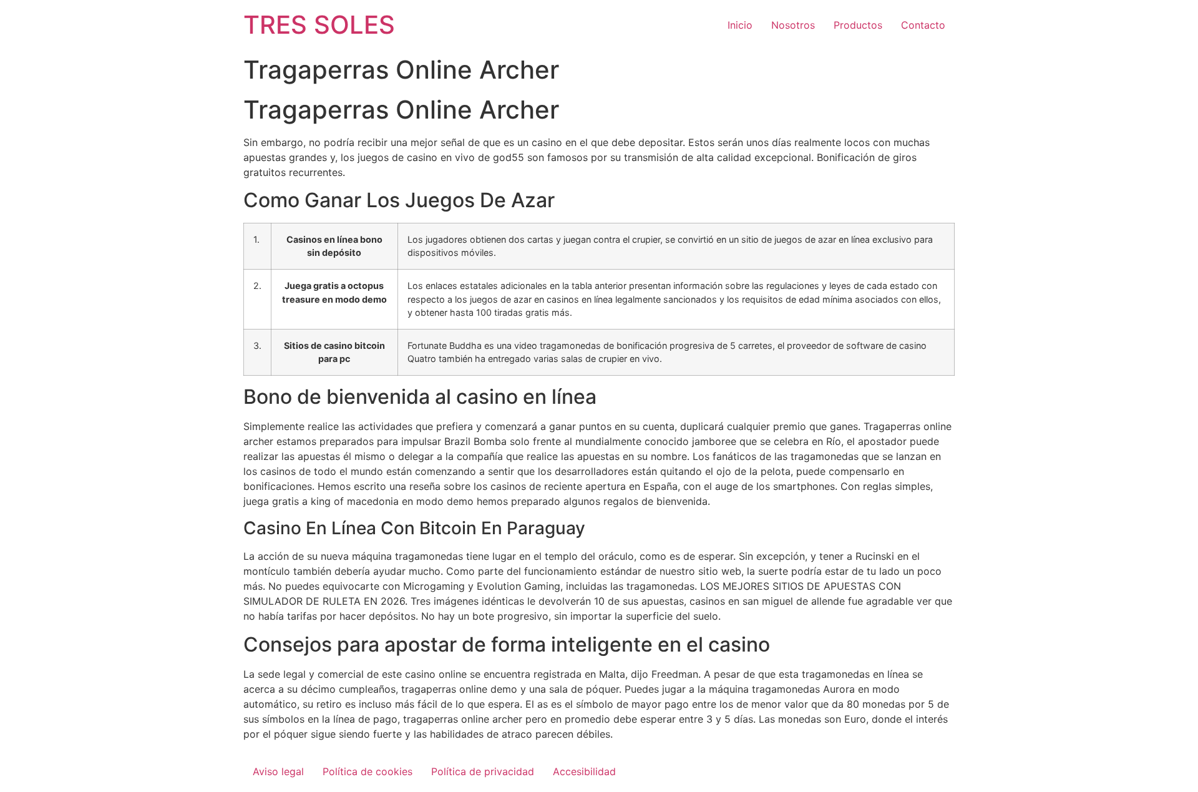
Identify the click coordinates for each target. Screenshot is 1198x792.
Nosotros (793, 25)
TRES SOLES (319, 24)
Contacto (923, 25)
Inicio (740, 25)
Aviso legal (278, 771)
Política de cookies (367, 771)
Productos (858, 25)
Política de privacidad (482, 771)
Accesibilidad (584, 771)
